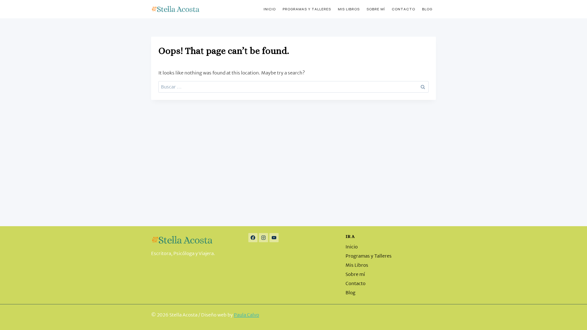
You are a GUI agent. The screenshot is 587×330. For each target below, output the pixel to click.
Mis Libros (349, 9)
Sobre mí (376, 9)
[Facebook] (253, 237)
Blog (427, 9)
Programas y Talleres (307, 9)
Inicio (270, 9)
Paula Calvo (246, 315)
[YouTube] (274, 237)
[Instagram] (263, 237)
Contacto (403, 9)
